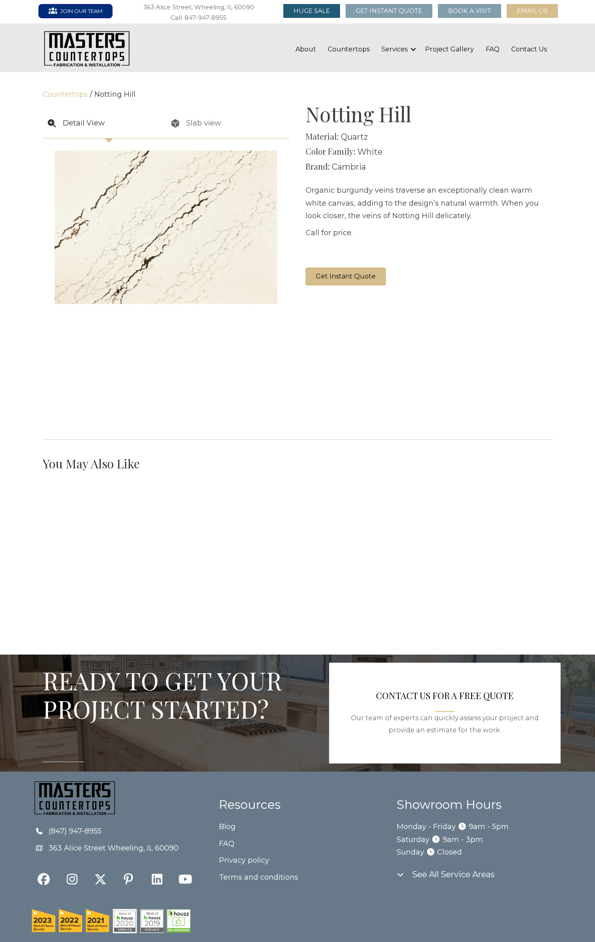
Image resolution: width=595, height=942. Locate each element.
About (305, 49)
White (369, 152)
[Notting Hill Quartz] (396, 392)
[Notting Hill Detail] (457, 332)
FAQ (492, 49)
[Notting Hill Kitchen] (336, 392)
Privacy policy (244, 860)
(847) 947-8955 (75, 831)
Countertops (349, 49)
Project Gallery (449, 49)
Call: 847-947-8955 (198, 17)
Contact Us (529, 49)
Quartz (354, 137)
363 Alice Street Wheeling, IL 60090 (113, 848)
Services (394, 49)
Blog (227, 826)
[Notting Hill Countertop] (396, 332)
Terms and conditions (258, 877)
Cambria (349, 167)
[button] (532, 11)
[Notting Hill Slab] (336, 332)
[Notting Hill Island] (518, 332)
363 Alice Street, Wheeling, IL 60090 (198, 7)
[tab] (104, 123)
